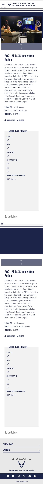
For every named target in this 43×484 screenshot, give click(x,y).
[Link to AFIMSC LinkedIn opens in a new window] (13, 476)
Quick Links (8, 444)
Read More (10, 179)
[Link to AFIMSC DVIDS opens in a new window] (35, 476)
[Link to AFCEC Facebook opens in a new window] (7, 476)
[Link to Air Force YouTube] (29, 476)
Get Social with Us (21, 459)
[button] (3, 4)
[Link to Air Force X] (24, 476)
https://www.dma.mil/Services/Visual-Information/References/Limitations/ (18, 204)
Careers (6, 449)
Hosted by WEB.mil (22, 481)
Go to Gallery (10, 216)
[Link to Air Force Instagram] (18, 476)
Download (10, 120)
